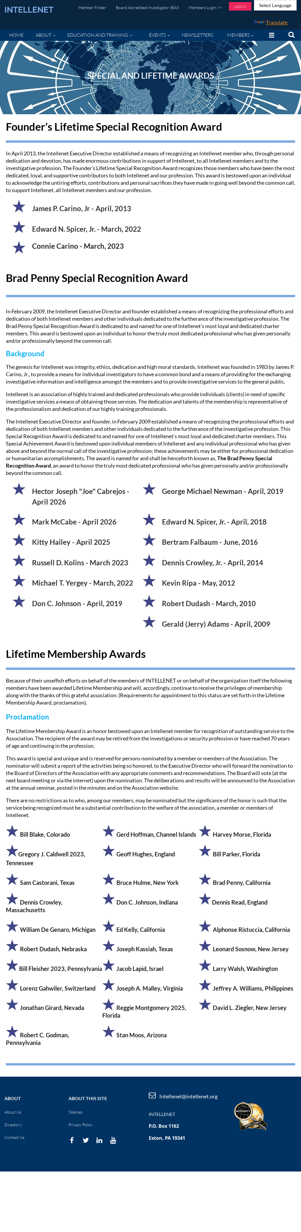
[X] (85, 1140)
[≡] (270, 35)
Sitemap (75, 1112)
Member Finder (92, 7)
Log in (240, 6)
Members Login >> (205, 7)
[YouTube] (113, 1140)
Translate (276, 22)
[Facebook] (71, 1140)
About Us (12, 1112)
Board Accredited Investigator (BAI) (147, 7)
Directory (13, 1124)
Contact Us (14, 1137)
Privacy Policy (80, 1124)
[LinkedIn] (99, 1140)
